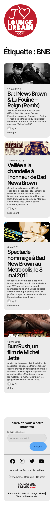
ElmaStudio (14, 493)
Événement (13, 213)
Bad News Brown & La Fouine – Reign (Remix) (27, 99)
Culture (11, 388)
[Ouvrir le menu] (48, 20)
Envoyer (38, 446)
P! (15, 128)
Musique (11, 132)
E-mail (16, 432)
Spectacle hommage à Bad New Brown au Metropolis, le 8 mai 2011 (26, 263)
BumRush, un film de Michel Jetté (23, 352)
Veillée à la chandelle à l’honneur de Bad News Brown (26, 174)
